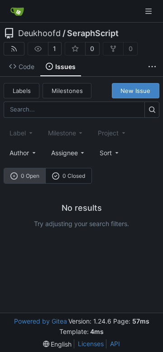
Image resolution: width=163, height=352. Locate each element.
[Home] (17, 11)
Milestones (67, 90)
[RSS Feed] (14, 49)
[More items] (152, 66)
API (115, 343)
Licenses (91, 343)
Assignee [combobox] (64, 153)
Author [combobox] (19, 153)
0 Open (30, 175)
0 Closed (73, 175)
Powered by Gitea (40, 321)
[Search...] (151, 109)
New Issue (135, 90)
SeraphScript (93, 33)
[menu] (110, 153)
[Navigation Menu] (149, 11)
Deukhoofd (39, 33)
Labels (22, 90)
